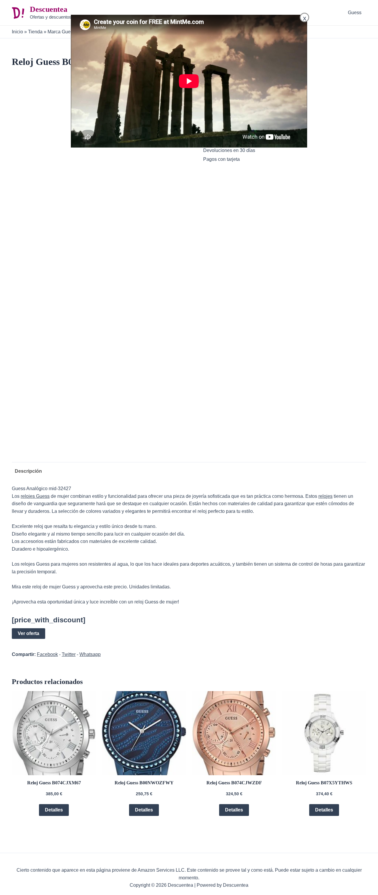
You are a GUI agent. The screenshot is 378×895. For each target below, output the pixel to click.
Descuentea (48, 9)
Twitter (69, 654)
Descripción (28, 471)
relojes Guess (35, 496)
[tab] (27, 471)
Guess (354, 12)
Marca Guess (61, 31)
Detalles (54, 809)
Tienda (35, 31)
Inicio (17, 31)
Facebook (47, 654)
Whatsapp (90, 654)
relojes (325, 496)
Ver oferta (28, 633)
